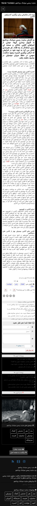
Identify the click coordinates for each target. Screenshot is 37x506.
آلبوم (33, 503)
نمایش (20, 431)
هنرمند (29, 90)
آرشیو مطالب (32, 487)
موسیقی (30, 435)
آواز (20, 503)
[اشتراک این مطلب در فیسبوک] (10, 296)
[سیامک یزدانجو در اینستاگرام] (24, 461)
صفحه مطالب (17, 449)
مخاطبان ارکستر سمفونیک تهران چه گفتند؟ (22, 362)
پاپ (6, 90)
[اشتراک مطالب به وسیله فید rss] (4, 296)
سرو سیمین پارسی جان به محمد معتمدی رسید (21, 316)
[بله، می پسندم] (14, 289)
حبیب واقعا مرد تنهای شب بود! (25, 359)
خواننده (16, 103)
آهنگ (7, 161)
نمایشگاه (29, 440)
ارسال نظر (29, 350)
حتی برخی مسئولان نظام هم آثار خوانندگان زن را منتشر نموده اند (20, 310)
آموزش (8, 498)
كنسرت (14, 503)
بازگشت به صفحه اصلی (17, 452)
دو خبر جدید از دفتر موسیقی (26, 367)
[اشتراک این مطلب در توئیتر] (7, 296)
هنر (26, 431)
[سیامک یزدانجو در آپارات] (18, 461)
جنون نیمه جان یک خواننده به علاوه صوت (22, 364)
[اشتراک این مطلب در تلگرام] (13, 296)
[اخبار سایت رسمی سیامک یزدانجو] (12, 461)
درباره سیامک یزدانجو (29, 484)
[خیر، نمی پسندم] (5, 289)
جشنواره (21, 435)
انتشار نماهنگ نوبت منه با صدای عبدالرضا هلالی (20, 313)
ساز (22, 119)
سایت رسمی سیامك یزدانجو (25, 3)
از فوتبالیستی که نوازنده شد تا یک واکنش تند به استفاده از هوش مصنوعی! (20, 305)
